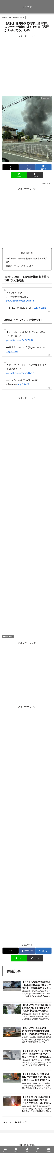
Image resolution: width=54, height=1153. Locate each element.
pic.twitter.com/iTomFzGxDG (20, 373)
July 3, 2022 (40, 307)
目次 (23, 252)
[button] (35, 175)
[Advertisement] (27, 65)
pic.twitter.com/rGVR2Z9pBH (20, 340)
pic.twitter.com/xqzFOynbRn (20, 300)
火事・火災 (9, 636)
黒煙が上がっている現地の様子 (19, 265)
